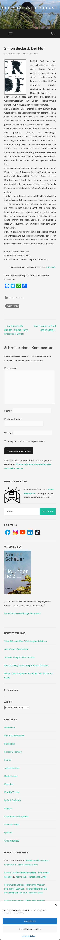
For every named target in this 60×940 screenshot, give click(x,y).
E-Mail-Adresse (13, 419)
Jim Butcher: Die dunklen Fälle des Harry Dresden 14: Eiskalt (16, 329)
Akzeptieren (30, 921)
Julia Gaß (50, 267)
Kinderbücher (11, 776)
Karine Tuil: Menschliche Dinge (31, 876)
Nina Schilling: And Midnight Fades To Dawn (26, 665)
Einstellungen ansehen (30, 929)
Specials (8, 832)
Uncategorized (11, 840)
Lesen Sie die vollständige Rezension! (22, 613)
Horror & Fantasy (13, 751)
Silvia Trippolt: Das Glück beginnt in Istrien (25, 641)
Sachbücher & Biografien (16, 816)
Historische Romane (14, 735)
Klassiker (9, 784)
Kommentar (11, 368)
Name (8, 410)
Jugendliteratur (12, 768)
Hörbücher (9, 743)
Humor (7, 759)
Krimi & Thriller (17, 297)
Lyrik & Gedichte (12, 800)
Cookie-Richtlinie (28, 936)
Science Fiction (11, 824)
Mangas (8, 808)
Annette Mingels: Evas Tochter (19, 657)
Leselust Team (30, 53)
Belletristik (9, 727)
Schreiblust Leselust (30, 8)
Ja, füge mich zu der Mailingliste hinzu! (25, 441)
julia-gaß (12, 306)
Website (8, 432)
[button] (55, 904)
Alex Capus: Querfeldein (16, 649)
